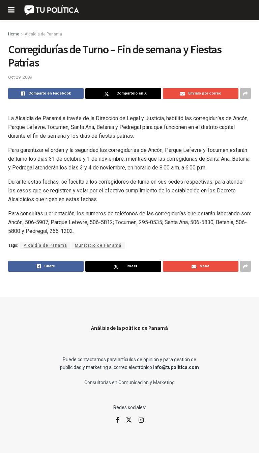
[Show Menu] (11, 10)
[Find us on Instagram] (141, 420)
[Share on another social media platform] (245, 93)
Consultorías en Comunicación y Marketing (129, 382)
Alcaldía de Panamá (43, 34)
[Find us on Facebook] (117, 420)
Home (13, 34)
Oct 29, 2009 (20, 77)
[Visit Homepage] (52, 10)
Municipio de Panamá (98, 245)
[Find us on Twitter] (129, 420)
